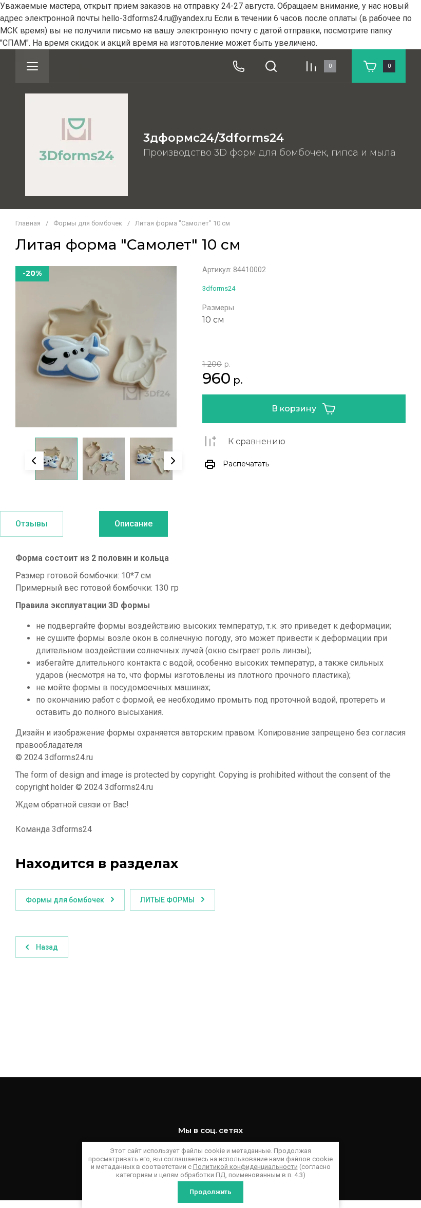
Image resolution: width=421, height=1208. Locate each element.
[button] (32, 66)
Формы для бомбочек (87, 223)
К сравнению (256, 441)
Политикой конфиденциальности (245, 1167)
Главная (28, 223)
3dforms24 (218, 288)
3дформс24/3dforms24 (213, 138)
